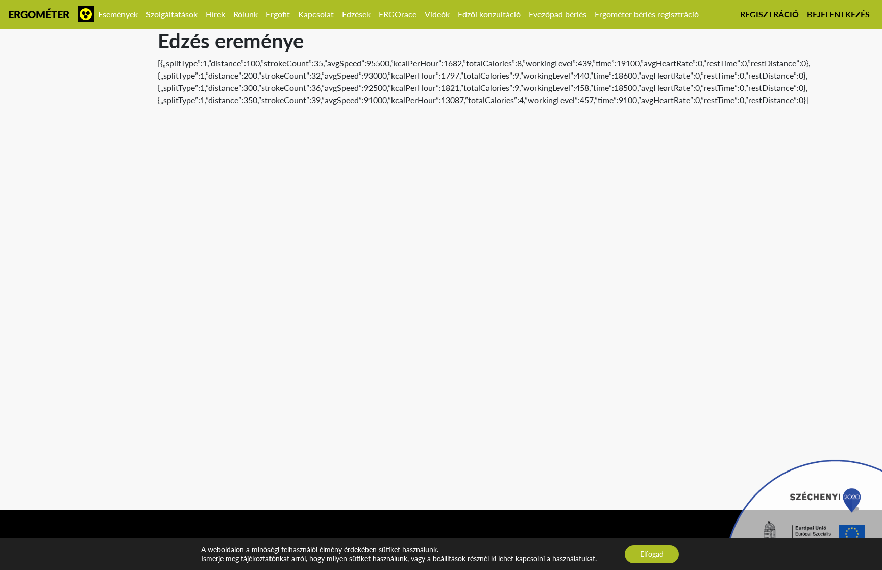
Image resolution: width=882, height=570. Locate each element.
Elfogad (652, 554)
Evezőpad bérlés (557, 14)
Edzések (356, 14)
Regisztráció (769, 14)
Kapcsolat (316, 14)
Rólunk (245, 14)
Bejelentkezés (838, 14)
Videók (437, 14)
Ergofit (278, 14)
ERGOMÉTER (38, 14)
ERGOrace (397, 14)
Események (118, 14)
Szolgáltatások (172, 14)
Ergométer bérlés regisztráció (647, 14)
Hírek (215, 14)
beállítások (449, 558)
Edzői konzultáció (489, 14)
